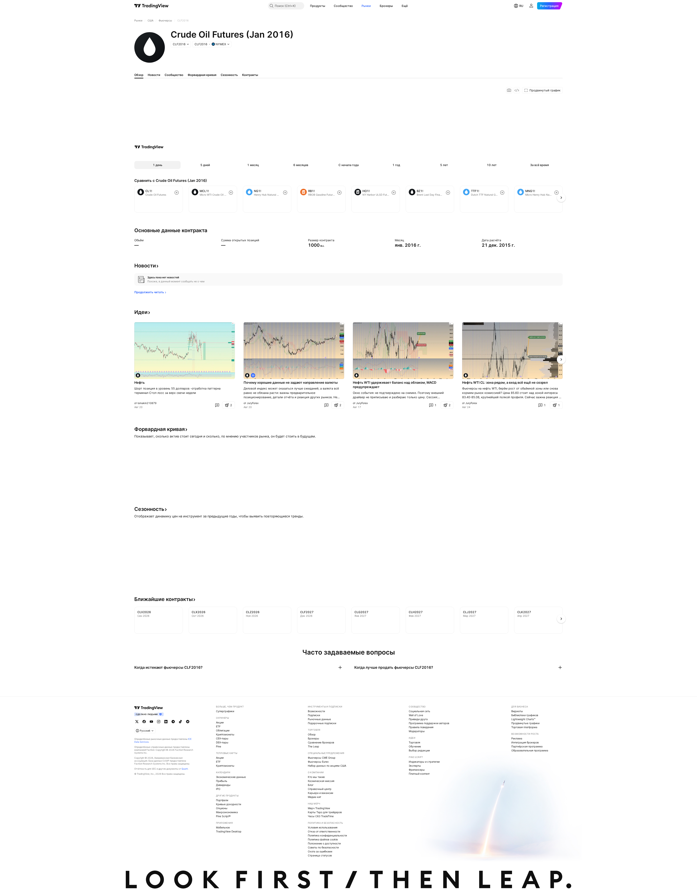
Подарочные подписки (322, 723)
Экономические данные (231, 776)
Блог (310, 784)
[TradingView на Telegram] (173, 721)
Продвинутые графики (525, 723)
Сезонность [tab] (229, 75)
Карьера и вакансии (320, 792)
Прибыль (221, 780)
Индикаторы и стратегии (424, 761)
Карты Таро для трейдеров (325, 812)
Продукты (317, 6)
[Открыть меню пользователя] (531, 5)
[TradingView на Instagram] (158, 721)
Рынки (366, 6)
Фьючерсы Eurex (318, 761)
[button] (327, 5)
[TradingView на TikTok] (180, 721)
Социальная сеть (419, 711)
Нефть (139, 382)
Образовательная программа (529, 750)
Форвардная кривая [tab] (202, 75)
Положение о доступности (324, 843)
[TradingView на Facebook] (144, 721)
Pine (218, 746)
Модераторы (417, 731)
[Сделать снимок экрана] (509, 90)
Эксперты (415, 765)
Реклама (516, 738)
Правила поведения (421, 727)
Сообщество (343, 6)
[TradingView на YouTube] (151, 721)
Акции (220, 722)
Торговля (414, 742)
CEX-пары (222, 738)
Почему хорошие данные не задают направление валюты (291, 382)
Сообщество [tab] (174, 75)
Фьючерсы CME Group (321, 757)
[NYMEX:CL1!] (138, 375)
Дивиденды (223, 784)
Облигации (222, 730)
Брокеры (386, 6)
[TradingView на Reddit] (187, 721)
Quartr (185, 768)
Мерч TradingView (319, 808)
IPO (218, 788)
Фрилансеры (417, 769)
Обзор (312, 734)
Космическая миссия (321, 780)
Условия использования (322, 827)
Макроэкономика (227, 812)
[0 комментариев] (217, 405)
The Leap (313, 746)
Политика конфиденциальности (327, 835)
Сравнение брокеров (321, 742)
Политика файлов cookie (323, 839)
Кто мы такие (316, 776)
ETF (218, 726)
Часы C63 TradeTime (321, 816)
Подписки (314, 715)
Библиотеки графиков (524, 715)
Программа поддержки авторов (429, 723)
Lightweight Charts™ (523, 719)
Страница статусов (320, 855)
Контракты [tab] (250, 75)
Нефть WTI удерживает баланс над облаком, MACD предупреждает (394, 385)
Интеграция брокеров (525, 742)
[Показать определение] (146, 240)
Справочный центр (319, 788)
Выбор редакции (419, 750)
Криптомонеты (225, 734)
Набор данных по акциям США (327, 765)
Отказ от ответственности (324, 831)
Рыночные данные (319, 719)
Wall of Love (416, 715)
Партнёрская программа (527, 746)
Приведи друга (418, 719)
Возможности (316, 711)
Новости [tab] (154, 75)
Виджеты (517, 711)
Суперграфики (225, 711)
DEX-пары (222, 742)
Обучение (415, 746)
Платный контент (419, 773)
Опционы (221, 808)
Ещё (405, 6)
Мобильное (223, 827)
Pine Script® (223, 816)
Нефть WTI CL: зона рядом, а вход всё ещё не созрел (505, 382)
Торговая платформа (524, 727)
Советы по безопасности (323, 847)
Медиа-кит (314, 796)
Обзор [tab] (138, 75)
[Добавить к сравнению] (177, 192)
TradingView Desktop (228, 831)
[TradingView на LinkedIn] (165, 721)
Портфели (222, 800)
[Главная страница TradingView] (151, 5)
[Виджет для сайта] (517, 90)
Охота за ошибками (320, 851)
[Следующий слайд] (561, 359)
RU (521, 6)
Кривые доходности (228, 804)
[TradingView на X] (136, 721)
